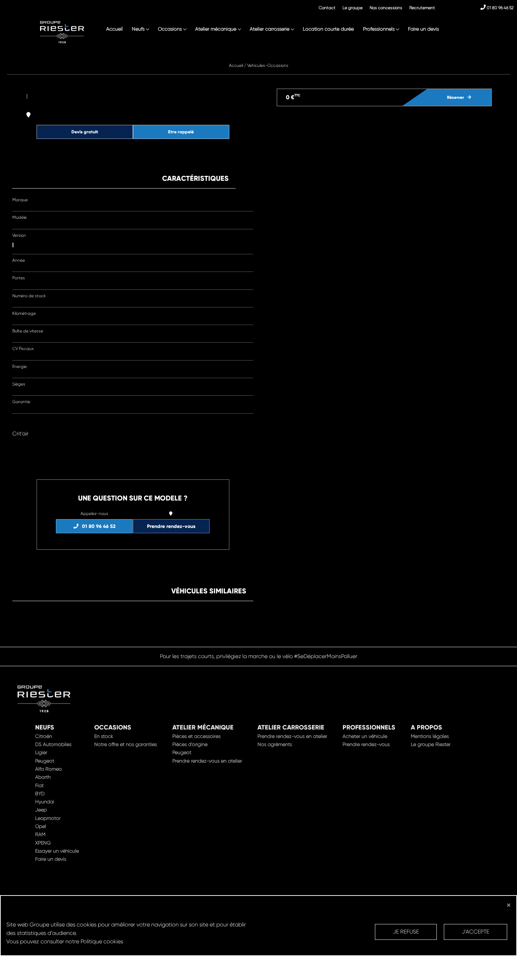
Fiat (39, 785)
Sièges (18, 384)
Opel (40, 826)
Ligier (41, 752)
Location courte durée (328, 29)
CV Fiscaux (23, 348)
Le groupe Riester (431, 744)
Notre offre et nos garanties (125, 744)
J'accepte (475, 932)
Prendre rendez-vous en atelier (207, 761)
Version (19, 235)
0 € (293, 97)
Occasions (170, 29)
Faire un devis (423, 29)
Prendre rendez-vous (171, 526)
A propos (426, 727)
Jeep (41, 809)
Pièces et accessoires (196, 736)
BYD (40, 793)
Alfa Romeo (48, 769)
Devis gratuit (84, 131)
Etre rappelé (181, 131)
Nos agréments (274, 744)
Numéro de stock (29, 295)
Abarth (43, 777)
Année (18, 260)
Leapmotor (47, 818)
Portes (18, 277)
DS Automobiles (53, 744)
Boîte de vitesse (27, 331)
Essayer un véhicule (57, 851)
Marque (20, 199)
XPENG (43, 843)
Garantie (21, 401)
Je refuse (406, 932)
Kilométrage (24, 313)
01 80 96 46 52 (499, 7)
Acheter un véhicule (365, 736)
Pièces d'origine (190, 744)
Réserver (455, 97)
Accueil (114, 29)
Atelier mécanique (215, 29)
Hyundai (44, 801)
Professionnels (379, 29)
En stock (103, 736)
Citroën (43, 736)
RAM (40, 834)
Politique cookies (102, 941)
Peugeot (44, 761)
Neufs (138, 29)
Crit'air (20, 434)
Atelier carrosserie (269, 29)
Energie (19, 366)
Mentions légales (430, 736)
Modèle (19, 217)
